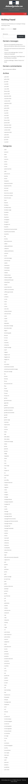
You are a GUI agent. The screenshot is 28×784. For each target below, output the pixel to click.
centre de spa (7, 260)
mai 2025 (6, 113)
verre (5, 707)
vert (5, 709)
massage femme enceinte (10, 518)
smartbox (6, 666)
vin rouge (6, 736)
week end (6, 762)
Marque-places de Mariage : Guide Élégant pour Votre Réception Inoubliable (14, 57)
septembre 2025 (8, 103)
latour (5, 458)
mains (5, 489)
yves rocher (6, 769)
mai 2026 (6, 84)
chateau (6, 272)
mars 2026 (6, 89)
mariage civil (7, 504)
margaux (6, 494)
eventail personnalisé (9, 366)
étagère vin (6, 359)
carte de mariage (8, 258)
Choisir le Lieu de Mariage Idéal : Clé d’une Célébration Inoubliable (13, 53)
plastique (6, 588)
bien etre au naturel (8, 193)
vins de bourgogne (8, 745)
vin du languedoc (8, 728)
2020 (5, 149)
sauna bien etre (7, 646)
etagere (6, 352)
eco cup (6, 337)
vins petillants (7, 750)
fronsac (6, 393)
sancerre (6, 639)
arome (5, 166)
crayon (5, 321)
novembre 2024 (7, 127)
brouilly (6, 239)
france (5, 388)
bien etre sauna (7, 198)
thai (5, 692)
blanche (6, 202)
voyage (5, 757)
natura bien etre (7, 550)
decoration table (8, 328)
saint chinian (7, 632)
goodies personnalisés (9, 412)
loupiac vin (6, 470)
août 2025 (6, 105)
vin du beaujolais (8, 726)
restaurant (6, 612)
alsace (5, 157)
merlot (5, 535)
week (5, 760)
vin (5, 714)
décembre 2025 (7, 96)
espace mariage (7, 347)
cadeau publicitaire (8, 246)
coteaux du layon (8, 311)
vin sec (5, 738)
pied (5, 581)
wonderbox (6, 767)
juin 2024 (6, 139)
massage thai (7, 526)
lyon (5, 477)
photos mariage (7, 576)
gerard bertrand (7, 400)
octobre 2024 (7, 130)
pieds (5, 584)
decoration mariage (8, 325)
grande (5, 415)
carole (5, 255)
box (5, 236)
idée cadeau (6, 436)
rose (5, 625)
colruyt (5, 294)
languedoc (6, 456)
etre (5, 362)
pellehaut (6, 569)
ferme (5, 381)
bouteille (6, 226)
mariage (6, 497)
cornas (5, 299)
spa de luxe (6, 675)
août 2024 (6, 134)
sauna (5, 644)
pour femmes (7, 596)
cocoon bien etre (8, 287)
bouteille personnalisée (9, 231)
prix (5, 598)
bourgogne (6, 219)
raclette (6, 605)
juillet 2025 (6, 108)
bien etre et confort (8, 195)
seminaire (6, 654)
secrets (5, 649)
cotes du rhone (7, 313)
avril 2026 (6, 86)
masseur (6, 530)
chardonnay (7, 270)
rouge (5, 627)
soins (5, 670)
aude (5, 171)
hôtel (5, 432)
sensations (6, 661)
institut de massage (8, 441)
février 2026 (7, 91)
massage (6, 511)
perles (5, 571)
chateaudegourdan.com (14, 6)
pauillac (6, 564)
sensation (6, 656)
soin (5, 668)
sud (5, 687)
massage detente (8, 516)
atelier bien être (7, 169)
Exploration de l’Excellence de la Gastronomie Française (14, 49)
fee (5, 374)
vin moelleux (7, 733)
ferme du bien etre (8, 383)
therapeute (6, 697)
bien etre (6, 190)
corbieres (6, 296)
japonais (6, 448)
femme (5, 376)
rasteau (6, 608)
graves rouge (7, 419)
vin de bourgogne (8, 721)
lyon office (6, 480)
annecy (5, 164)
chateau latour (7, 275)
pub (5, 600)
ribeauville (6, 620)
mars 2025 (6, 118)
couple (5, 318)
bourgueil (6, 222)
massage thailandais (8, 528)
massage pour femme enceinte (11, 521)
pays (5, 567)
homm (5, 427)
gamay (5, 398)
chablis (5, 263)
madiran (6, 485)
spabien (6, 678)
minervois (6, 545)
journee (6, 451)
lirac (5, 461)
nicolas (5, 552)
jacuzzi (5, 446)
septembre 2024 (8, 132)
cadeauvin (6, 248)
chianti (5, 284)
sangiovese (6, 641)
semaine (6, 651)
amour (5, 161)
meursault (6, 538)
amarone (6, 159)
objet (5, 555)
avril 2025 (6, 115)
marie (5, 506)
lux (5, 473)
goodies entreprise (8, 410)
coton (5, 316)
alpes (5, 154)
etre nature (6, 364)
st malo (6, 682)
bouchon (6, 214)
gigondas (6, 403)
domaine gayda (7, 333)
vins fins (6, 748)
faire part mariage (8, 371)
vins (5, 740)
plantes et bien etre (8, 586)
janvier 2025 (7, 122)
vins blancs (6, 743)
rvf (4, 629)
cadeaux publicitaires (9, 251)
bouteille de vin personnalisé (10, 229)
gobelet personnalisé (9, 407)
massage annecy (8, 514)
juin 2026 (6, 81)
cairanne (6, 253)
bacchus (6, 176)
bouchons (6, 217)
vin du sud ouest (7, 731)
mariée (5, 509)
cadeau (5, 243)
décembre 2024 (7, 125)
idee (5, 434)
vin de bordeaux (7, 719)
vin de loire (6, 723)
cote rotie (6, 309)
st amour (6, 680)
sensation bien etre (8, 658)
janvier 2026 (7, 93)
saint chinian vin (7, 634)
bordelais (6, 212)
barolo (5, 178)
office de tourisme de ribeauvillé (11, 557)
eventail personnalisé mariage (11, 369)
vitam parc (6, 755)
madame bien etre (8, 482)
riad (5, 615)
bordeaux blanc (7, 207)
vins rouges (6, 752)
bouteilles (6, 234)
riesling (6, 622)
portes (5, 593)
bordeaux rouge (7, 210)
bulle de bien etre (8, 241)
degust (5, 330)
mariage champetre (8, 502)
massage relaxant (8, 523)
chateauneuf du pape (8, 280)
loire (5, 463)
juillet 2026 (6, 79)
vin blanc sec (7, 716)
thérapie (6, 699)
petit (5, 574)
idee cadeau (6, 439)
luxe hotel (6, 475)
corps (5, 301)
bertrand (6, 188)
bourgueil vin (7, 224)
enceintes (6, 342)
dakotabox (6, 323)
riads (5, 617)
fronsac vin (6, 395)
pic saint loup (7, 579)
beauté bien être (7, 185)
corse (5, 304)
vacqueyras (6, 704)
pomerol (6, 591)
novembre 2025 (7, 98)
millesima (6, 543)
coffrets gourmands (8, 292)
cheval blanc (7, 282)
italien (5, 444)
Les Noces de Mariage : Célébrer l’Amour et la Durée (14, 61)
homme (6, 429)
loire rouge (6, 465)
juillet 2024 (6, 137)
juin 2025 (6, 110)
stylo (5, 685)
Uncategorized (7, 702)
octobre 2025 (7, 101)
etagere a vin (7, 354)
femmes (6, 378)
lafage (5, 453)
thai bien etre (7, 695)
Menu (3, 14)
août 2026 (6, 77)
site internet (7, 663)
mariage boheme (8, 499)
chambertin (6, 265)
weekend (6, 764)
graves (5, 417)
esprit (5, 350)
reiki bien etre (7, 610)
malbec (6, 492)
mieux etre (6, 540)
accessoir (6, 152)
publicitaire (6, 603)
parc (5, 562)
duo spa (6, 335)
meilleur (6, 533)
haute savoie (7, 424)
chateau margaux (8, 277)
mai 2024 (6, 142)
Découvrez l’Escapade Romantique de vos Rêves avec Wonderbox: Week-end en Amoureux (14, 45)
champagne (7, 268)
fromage (6, 391)
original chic (7, 559)
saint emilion (7, 637)
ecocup (5, 340)
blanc (5, 200)
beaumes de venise (8, 183)
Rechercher (5, 34)
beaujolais (6, 181)
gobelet (6, 405)
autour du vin (7, 173)
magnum (6, 487)
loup (5, 468)
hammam (6, 422)
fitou (5, 386)
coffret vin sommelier (9, 289)
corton (5, 306)
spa (5, 673)
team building (7, 690)
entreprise (6, 345)
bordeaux (6, 205)
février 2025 (7, 120)
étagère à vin (7, 357)
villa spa (6, 711)
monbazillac (7, 547)
